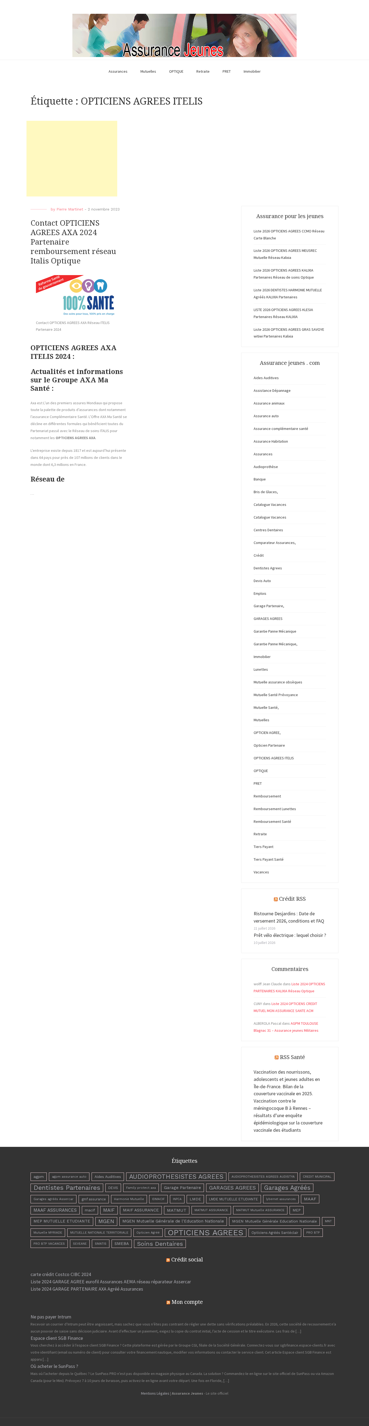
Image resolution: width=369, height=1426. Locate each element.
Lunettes (261, 669)
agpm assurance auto (69, 1176)
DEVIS (113, 1188)
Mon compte (187, 1302)
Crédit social (187, 1259)
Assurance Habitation (271, 441)
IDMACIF (158, 1199)
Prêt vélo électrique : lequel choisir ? (290, 935)
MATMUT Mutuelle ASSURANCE (260, 1210)
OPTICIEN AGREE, (267, 732)
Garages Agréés (287, 1187)
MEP (297, 1210)
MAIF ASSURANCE (141, 1210)
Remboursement (267, 796)
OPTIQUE (176, 71)
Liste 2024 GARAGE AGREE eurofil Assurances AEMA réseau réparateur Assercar (111, 1281)
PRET (227, 71)
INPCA (177, 1199)
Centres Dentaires (268, 529)
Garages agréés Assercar (53, 1199)
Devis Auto (262, 580)
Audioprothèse (266, 466)
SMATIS (100, 1243)
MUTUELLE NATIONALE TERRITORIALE (99, 1232)
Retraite (203, 71)
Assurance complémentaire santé (281, 428)
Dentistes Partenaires (66, 1187)
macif (90, 1210)
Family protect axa (141, 1188)
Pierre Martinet (69, 209)
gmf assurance (94, 1199)
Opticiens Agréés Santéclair (274, 1233)
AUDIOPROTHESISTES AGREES (176, 1176)
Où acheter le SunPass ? (54, 1366)
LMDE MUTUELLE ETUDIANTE (233, 1199)
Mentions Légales (155, 1393)
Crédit (259, 555)
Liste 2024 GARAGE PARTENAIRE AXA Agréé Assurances (87, 1289)
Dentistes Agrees (268, 568)
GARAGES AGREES (268, 618)
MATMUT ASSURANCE (211, 1210)
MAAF (310, 1198)
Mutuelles (148, 71)
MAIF (109, 1210)
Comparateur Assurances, (275, 542)
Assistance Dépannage (272, 390)
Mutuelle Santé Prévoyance (276, 694)
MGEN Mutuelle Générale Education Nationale (274, 1221)
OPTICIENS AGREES (205, 1232)
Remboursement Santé (272, 821)
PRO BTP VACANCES (49, 1243)
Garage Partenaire (182, 1187)
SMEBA (122, 1243)
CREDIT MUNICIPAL (317, 1176)
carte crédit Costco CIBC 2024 (61, 1274)
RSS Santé (292, 1057)
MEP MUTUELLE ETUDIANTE (61, 1221)
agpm (38, 1176)
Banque (260, 479)
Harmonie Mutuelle (129, 1199)
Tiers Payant (263, 846)
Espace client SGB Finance (57, 1338)
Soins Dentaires (160, 1243)
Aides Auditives (266, 377)
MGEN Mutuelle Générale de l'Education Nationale (173, 1221)
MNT (328, 1221)
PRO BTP (313, 1232)
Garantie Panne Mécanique (275, 631)
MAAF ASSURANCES (55, 1210)
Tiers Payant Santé (269, 859)
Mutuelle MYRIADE (47, 1232)
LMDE (195, 1199)
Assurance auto (266, 415)
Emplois (260, 593)
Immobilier (252, 71)
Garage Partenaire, (269, 605)
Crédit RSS (292, 899)
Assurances (118, 71)
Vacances (261, 872)
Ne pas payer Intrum (51, 1317)
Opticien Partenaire (269, 745)
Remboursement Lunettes (275, 808)
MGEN (106, 1221)
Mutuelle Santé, (266, 707)
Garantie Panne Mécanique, (275, 644)
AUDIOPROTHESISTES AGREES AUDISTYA (263, 1176)
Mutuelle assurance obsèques (278, 682)
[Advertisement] (71, 158)
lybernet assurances (281, 1199)
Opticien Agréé (148, 1232)
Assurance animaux (269, 403)
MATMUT (176, 1210)
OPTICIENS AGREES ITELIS (274, 758)
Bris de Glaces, (266, 491)
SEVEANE (80, 1243)
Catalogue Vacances (270, 504)
